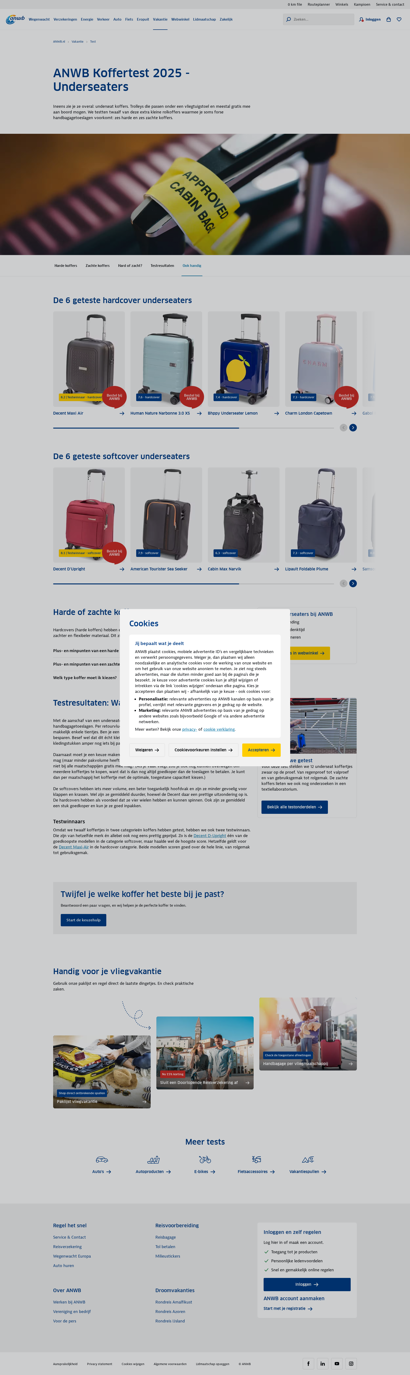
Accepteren (258, 750)
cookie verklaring (219, 729)
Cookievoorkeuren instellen (200, 750)
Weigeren (144, 750)
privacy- (189, 729)
